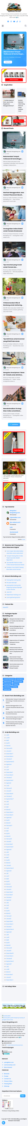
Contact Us (7, 1078)
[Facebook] (8, 21)
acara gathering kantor (13, 597)
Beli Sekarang (18, 497)
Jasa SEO (9, 592)
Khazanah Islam (18, 681)
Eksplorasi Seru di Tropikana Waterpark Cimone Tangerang (17, 642)
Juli (7, 735)
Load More (15, 424)
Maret (8, 746)
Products (16, 684)
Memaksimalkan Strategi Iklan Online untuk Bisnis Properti (12, 411)
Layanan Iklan (7, 684)
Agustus (9, 764)
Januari (8, 751)
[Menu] (3, 26)
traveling (14, 686)
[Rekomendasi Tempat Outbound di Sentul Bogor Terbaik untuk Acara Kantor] (14, 42)
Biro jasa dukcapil (11, 582)
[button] (3, 1122)
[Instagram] (11, 21)
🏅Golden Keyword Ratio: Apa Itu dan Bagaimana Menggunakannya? (8, 103)
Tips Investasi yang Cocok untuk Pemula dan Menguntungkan (12, 267)
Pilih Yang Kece (19, 121)
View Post (8, 62)
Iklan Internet (8, 1067)
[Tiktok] (17, 21)
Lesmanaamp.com (9, 1065)
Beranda (6, 1073)
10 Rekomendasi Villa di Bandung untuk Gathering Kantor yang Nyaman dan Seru (15, 723)
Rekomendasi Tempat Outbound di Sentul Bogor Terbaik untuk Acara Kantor (13, 53)
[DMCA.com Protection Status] (6, 1054)
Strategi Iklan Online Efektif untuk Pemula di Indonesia (15, 713)
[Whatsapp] (20, 21)
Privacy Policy (8, 1081)
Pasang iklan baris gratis (13, 580)
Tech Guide (7, 686)
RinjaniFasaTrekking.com (13, 595)
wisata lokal (7, 689)
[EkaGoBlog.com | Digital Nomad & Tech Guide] (14, 12)
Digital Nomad (7, 681)
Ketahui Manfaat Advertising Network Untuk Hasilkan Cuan (21, 106)
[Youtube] (14, 21)
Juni (7, 738)
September (10, 762)
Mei (7, 740)
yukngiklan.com (9, 1062)
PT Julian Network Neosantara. (14, 1045)
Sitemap (6, 1086)
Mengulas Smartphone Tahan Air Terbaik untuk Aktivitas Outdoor (13, 375)
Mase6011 (5, 607)
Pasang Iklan (8, 1083)
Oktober (9, 759)
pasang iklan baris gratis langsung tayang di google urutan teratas (14, 587)
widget (23, 539)
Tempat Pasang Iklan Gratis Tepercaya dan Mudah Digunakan (14, 558)
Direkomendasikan (14, 79)
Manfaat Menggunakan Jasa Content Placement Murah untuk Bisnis (13, 195)
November (9, 756)
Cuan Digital (19, 679)
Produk (6, 1076)
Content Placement (9, 57)
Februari (9, 748)
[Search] (25, 25)
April (8, 743)
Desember (9, 754)
